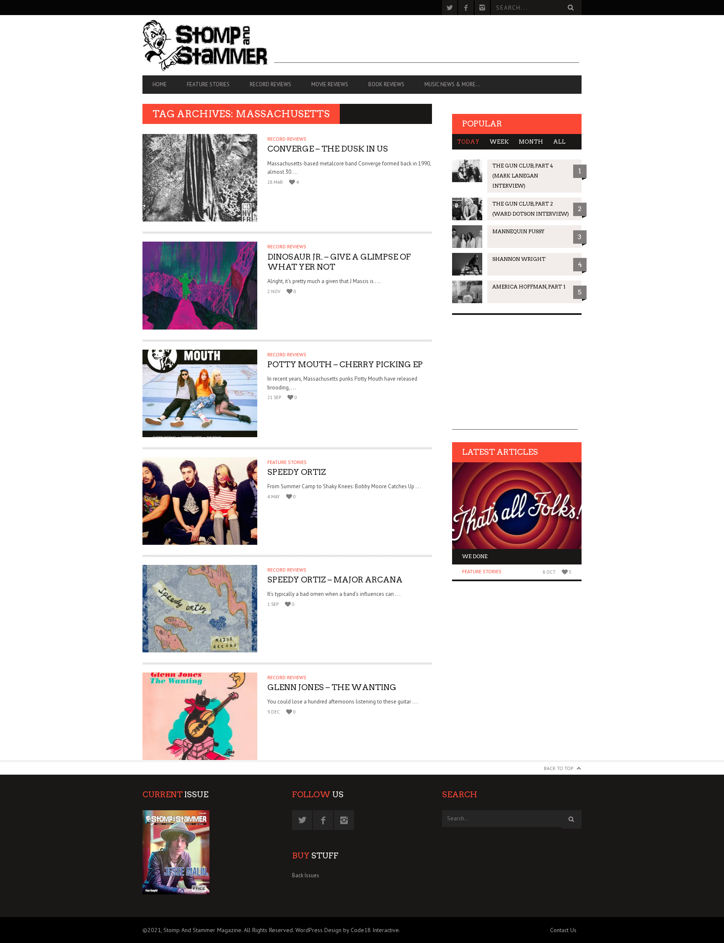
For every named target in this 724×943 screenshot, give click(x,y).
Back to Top (559, 768)
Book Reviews (386, 84)
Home (160, 84)
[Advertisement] (426, 44)
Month (531, 142)
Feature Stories (208, 84)
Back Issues (305, 875)
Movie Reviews (329, 84)
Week (499, 142)
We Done (474, 556)
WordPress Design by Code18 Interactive (347, 930)
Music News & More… (452, 84)
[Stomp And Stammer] (208, 45)
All (559, 142)
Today (468, 142)
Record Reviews (270, 84)
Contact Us (563, 930)
